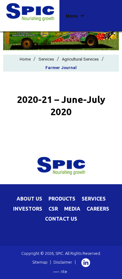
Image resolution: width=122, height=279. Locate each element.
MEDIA (72, 209)
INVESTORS (27, 209)
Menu (72, 16)
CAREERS (98, 209)
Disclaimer (62, 262)
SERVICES (94, 198)
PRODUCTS (61, 198)
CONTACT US (61, 219)
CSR (53, 209)
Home (25, 59)
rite (64, 271)
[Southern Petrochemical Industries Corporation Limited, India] (30, 11)
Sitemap (40, 262)
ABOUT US (29, 198)
